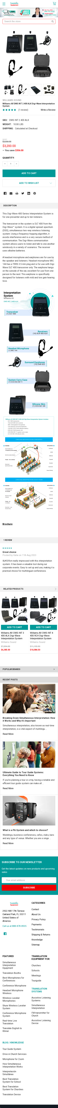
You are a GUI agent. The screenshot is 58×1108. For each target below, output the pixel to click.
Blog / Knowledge (13, 1042)
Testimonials (38, 929)
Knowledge (37, 939)
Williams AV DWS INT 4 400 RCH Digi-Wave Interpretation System (41, 636)
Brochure (8, 524)
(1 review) (23, 110)
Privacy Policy (39, 919)
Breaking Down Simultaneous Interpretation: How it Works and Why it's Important (29, 719)
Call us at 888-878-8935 (14, 926)
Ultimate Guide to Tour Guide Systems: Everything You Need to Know (23, 774)
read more (8, 734)
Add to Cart (14, 627)
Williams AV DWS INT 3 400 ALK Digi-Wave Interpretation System (12, 636)
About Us (36, 914)
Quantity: (8, 157)
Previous (49, 589)
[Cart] (55, 4)
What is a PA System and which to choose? (25, 830)
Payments (37, 924)
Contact (35, 909)
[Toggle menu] (4, 4)
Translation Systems (39, 990)
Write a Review (48, 110)
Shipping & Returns (41, 934)
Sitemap (36, 944)
